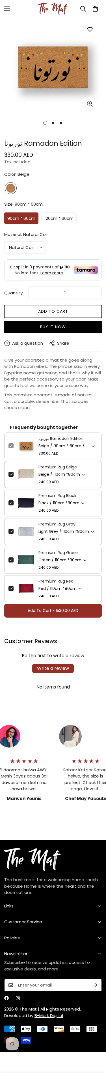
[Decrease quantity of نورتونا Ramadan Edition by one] (35, 293)
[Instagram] (18, 998)
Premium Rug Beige (57, 467)
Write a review (53, 668)
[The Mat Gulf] (53, 9)
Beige (10, 188)
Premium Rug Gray (56, 524)
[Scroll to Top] (95, 1043)
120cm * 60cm (58, 218)
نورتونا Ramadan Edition (60, 438)
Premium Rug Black (57, 495)
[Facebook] (6, 998)
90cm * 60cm (21, 218)
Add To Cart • (53, 610)
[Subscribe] (95, 985)
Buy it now (53, 327)
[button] (95, 8)
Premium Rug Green (58, 552)
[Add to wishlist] (89, 29)
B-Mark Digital (48, 1015)
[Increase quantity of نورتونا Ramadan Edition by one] (94, 293)
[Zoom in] (89, 103)
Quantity (13, 293)
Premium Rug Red (55, 581)
